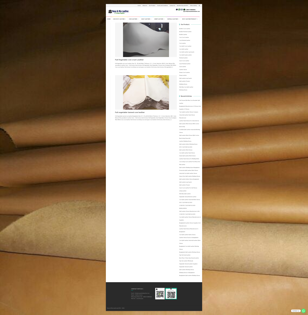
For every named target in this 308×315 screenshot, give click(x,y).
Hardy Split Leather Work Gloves (187, 155)
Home (139, 5)
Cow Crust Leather (184, 37)
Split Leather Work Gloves (185, 150)
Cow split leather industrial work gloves (189, 199)
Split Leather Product (189, 19)
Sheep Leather (158, 19)
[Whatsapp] (303, 311)
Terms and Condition (162, 5)
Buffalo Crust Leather (184, 28)
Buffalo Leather (172, 19)
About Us (145, 5)
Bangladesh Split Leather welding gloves (189, 275)
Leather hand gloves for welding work (189, 158)
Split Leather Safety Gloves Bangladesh (189, 179)
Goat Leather (145, 19)
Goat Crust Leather (184, 60)
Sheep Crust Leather (184, 72)
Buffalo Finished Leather (185, 31)
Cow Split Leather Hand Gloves (187, 153)
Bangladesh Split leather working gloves (189, 252)
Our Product (152, 5)
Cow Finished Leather (184, 40)
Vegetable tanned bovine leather (187, 196)
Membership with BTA (182, 5)
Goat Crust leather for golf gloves (188, 188)
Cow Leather (133, 19)
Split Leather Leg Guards (185, 78)
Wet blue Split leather (185, 193)
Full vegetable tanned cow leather (130, 112)
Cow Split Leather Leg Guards (186, 52)
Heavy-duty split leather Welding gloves (189, 176)
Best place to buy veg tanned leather (189, 258)
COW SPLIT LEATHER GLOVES (187, 214)
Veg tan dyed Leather (184, 255)
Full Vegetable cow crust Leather (129, 60)
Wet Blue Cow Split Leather (186, 87)
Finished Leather (183, 57)
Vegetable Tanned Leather (186, 266)
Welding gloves (183, 84)
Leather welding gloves (185, 141)
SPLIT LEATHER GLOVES (185, 147)
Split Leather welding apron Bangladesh (189, 167)
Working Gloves (183, 90)
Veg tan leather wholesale (186, 260)
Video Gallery (193, 5)
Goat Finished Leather (184, 63)
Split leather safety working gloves (188, 144)
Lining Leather (182, 190)
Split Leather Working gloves (186, 269)
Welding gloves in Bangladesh (187, 272)
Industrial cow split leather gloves (188, 173)
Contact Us (172, 5)
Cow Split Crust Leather (185, 46)
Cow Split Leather (119, 19)
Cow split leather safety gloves (187, 234)
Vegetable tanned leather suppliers (188, 263)
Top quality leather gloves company (188, 112)
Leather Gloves (183, 69)
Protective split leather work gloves (188, 170)
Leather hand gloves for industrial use (189, 120)
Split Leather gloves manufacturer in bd (189, 211)
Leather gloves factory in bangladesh (188, 237)
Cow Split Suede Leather (185, 55)
